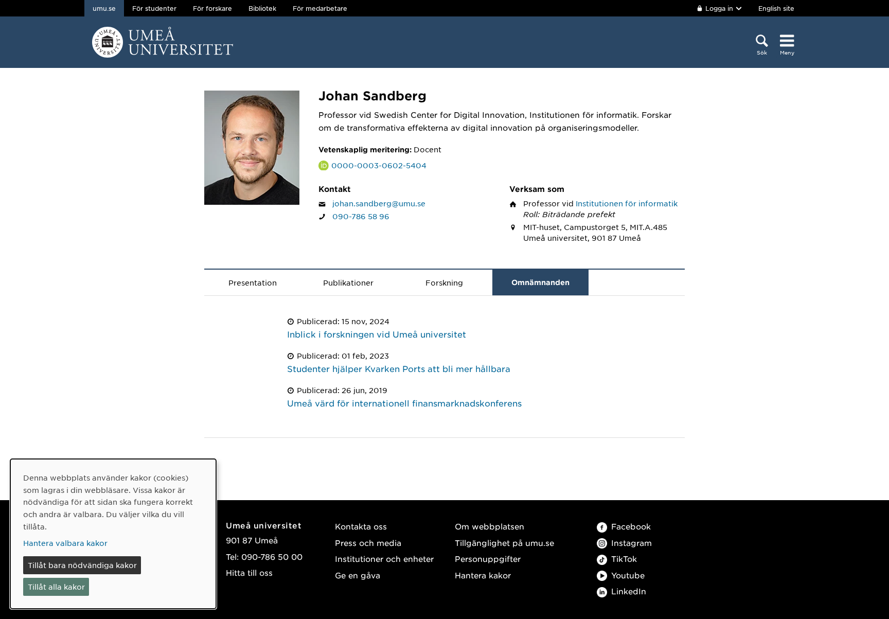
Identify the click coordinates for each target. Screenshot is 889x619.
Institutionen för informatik (627, 203)
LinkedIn (628, 591)
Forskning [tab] (444, 282)
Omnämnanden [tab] (540, 282)
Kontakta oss (361, 526)
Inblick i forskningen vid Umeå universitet (376, 334)
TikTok (624, 558)
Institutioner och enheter (384, 558)
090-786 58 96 (360, 216)
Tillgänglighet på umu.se (504, 542)
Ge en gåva (357, 575)
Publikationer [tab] (348, 282)
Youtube (628, 575)
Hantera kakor (483, 575)
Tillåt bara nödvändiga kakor (82, 565)
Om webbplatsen (489, 526)
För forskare (212, 8)
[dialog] (113, 534)
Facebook (631, 526)
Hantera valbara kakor (65, 542)
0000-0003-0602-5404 (378, 165)
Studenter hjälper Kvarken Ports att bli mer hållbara (398, 368)
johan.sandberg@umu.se (378, 203)
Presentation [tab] (252, 282)
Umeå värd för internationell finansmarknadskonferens (404, 403)
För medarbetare (320, 8)
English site (776, 8)
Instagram (631, 542)
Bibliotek (262, 8)
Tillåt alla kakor (56, 586)
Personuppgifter (488, 558)
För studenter (154, 8)
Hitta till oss (249, 572)
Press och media (368, 542)
